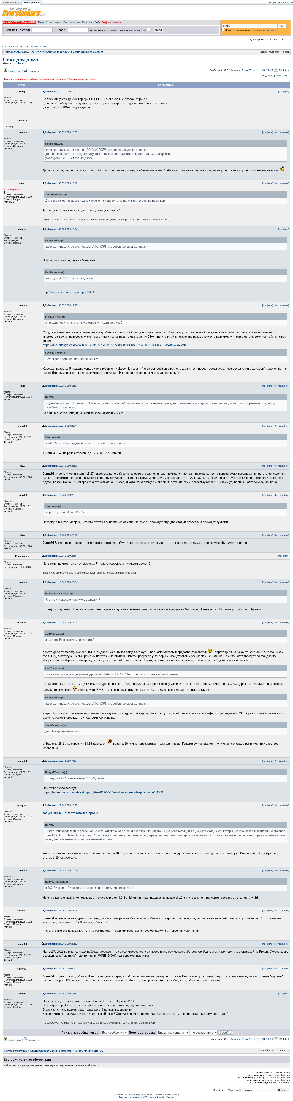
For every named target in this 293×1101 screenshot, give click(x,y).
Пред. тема (267, 75)
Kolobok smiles (157, 1097)
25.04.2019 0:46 (60, 968)
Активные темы (39, 46)
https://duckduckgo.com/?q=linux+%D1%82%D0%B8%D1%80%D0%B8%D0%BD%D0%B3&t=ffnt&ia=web (114, 345)
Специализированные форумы (51, 52)
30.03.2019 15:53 (61, 91)
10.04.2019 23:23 (61, 535)
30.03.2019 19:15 (61, 305)
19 (267, 70)
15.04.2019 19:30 (61, 622)
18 (263, 70)
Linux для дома (20, 59)
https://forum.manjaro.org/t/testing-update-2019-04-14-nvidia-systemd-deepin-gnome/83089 (103, 792)
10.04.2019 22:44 (61, 426)
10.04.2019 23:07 (61, 495)
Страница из (240, 70)
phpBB (139, 1094)
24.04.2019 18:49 (61, 910)
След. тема (282, 75)
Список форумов (15, 52)
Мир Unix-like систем (89, 52)
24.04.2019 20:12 (61, 943)
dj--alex (21, 63)
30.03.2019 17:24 (61, 229)
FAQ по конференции (281, 2)
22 (280, 70)
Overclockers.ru (11, 2)
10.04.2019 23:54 (61, 582)
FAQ (97, 22)
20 (271, 70)
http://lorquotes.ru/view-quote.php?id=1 (68, 292)
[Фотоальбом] (281, 132)
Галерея (87, 22)
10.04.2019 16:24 (61, 386)
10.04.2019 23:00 (61, 466)
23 (284, 70)
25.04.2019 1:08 (60, 993)
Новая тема (14, 71)
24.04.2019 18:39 (61, 870)
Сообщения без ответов (15, 46)
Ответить (33, 71)
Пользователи (71, 22)
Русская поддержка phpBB (133, 1097)
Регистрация (53, 22)
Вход (41, 22)
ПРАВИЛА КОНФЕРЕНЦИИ (19, 22)
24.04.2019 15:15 (61, 805)
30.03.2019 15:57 (61, 132)
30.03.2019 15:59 (61, 183)
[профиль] (283, 91)
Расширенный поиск (265, 30)
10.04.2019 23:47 (61, 556)
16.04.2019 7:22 (60, 761)
